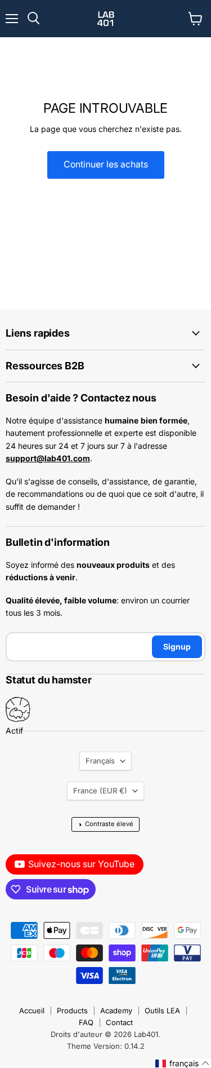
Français (100, 760)
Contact (119, 1022)
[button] (182, 1063)
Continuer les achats (106, 164)
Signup (177, 646)
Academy (116, 1010)
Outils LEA (162, 1010)
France (100, 790)
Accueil (31, 1010)
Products (72, 1010)
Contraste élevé (105, 824)
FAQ (86, 1022)
